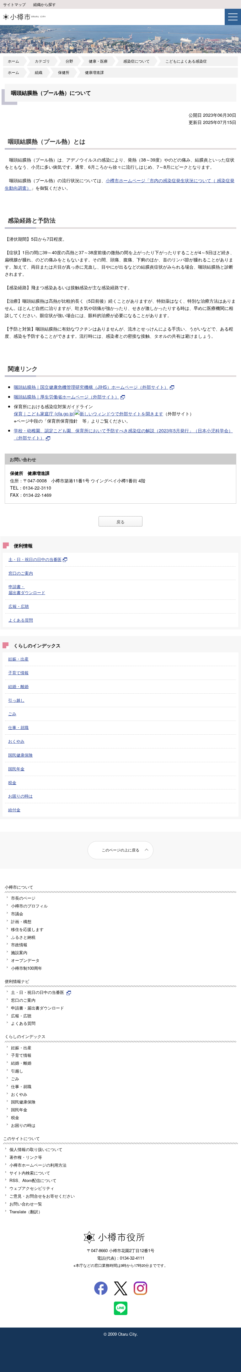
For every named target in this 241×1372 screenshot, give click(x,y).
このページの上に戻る (120, 850)
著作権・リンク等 (25, 1157)
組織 (38, 72)
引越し (17, 1071)
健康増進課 (94, 72)
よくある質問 (20, 620)
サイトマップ (14, 4)
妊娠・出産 (18, 659)
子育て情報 (18, 673)
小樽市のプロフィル (29, 906)
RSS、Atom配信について (32, 1180)
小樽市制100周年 (26, 968)
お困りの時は (20, 796)
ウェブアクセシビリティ (31, 1188)
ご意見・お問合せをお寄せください (42, 1196)
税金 (12, 782)
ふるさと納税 (23, 937)
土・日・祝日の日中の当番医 (35, 559)
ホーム (13, 61)
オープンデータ (25, 960)
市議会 (17, 914)
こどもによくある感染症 (186, 61)
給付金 (14, 810)
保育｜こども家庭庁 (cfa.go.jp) (44, 413)
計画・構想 (21, 921)
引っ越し (16, 700)
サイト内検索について (29, 1173)
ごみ (12, 714)
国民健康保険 (20, 755)
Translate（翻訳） (25, 1212)
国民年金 (16, 769)
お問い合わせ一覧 (25, 1204)
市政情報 (19, 945)
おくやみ (16, 741)
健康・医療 (98, 61)
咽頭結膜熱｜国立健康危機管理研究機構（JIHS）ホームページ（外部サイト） (91, 386)
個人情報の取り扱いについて (35, 1149)
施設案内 (19, 952)
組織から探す (44, 4)
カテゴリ (42, 61)
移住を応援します (27, 929)
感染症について (136, 61)
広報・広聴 (18, 606)
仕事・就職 (18, 727)
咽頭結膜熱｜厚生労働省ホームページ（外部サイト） (66, 396)
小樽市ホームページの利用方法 (38, 1165)
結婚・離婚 (18, 686)
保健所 (63, 72)
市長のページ (23, 898)
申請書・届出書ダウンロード (26, 589)
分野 (69, 61)
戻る (120, 522)
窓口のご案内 (20, 573)
